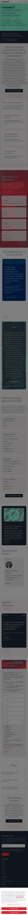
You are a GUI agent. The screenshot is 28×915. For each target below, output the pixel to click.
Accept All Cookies (14, 912)
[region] (14, 901)
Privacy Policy (20, 896)
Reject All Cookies (14, 908)
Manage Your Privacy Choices (14, 904)
